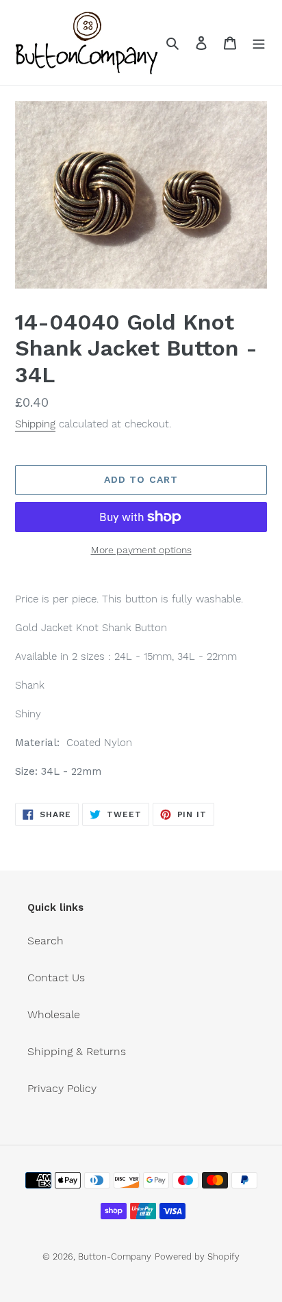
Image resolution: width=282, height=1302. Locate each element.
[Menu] (258, 42)
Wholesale (53, 1014)
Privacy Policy (62, 1088)
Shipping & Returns (76, 1051)
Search (45, 940)
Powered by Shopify (197, 1256)
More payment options (141, 549)
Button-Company (114, 1256)
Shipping (35, 424)
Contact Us (56, 977)
